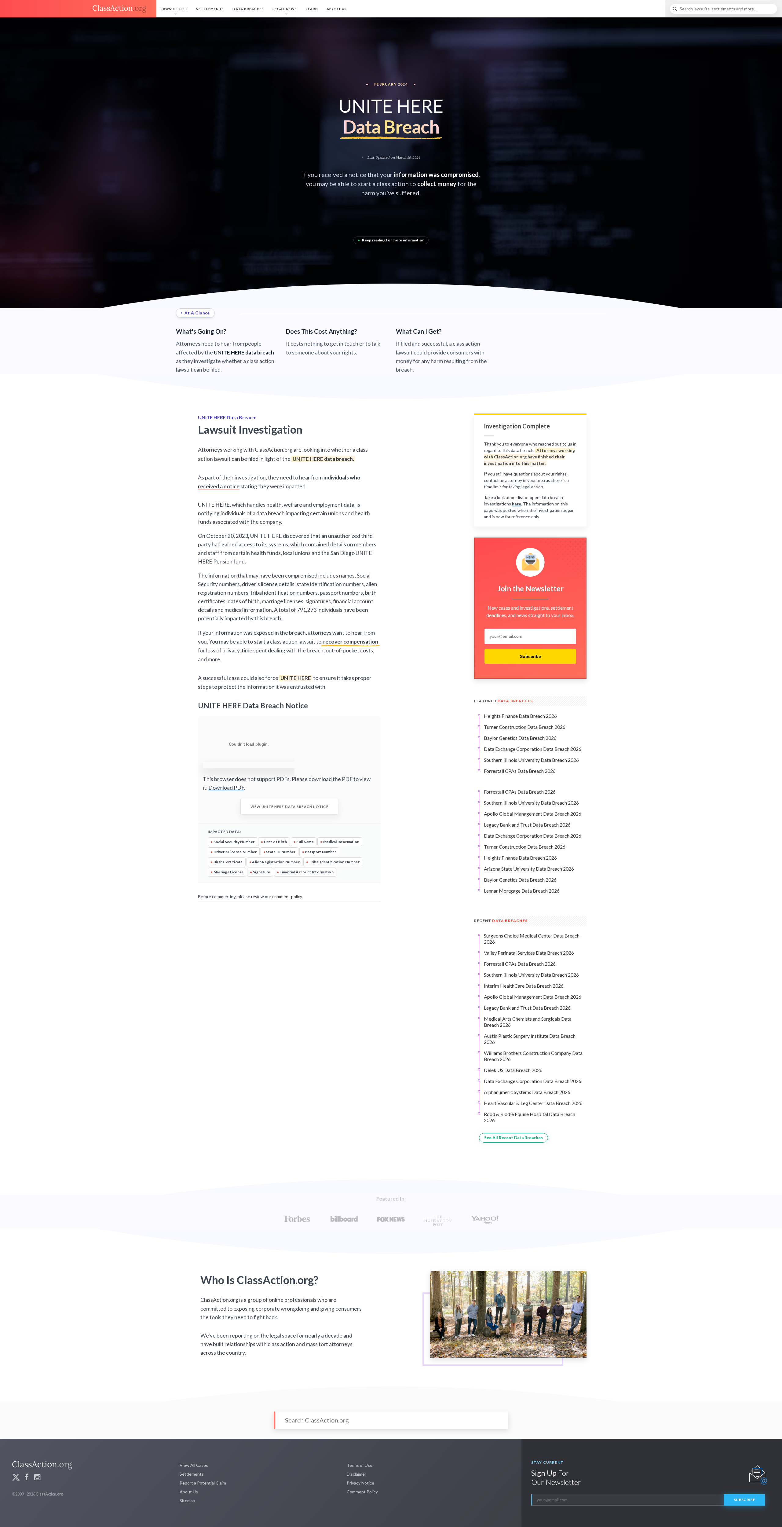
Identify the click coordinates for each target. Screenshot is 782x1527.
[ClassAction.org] (78, 9)
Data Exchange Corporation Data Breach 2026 (532, 749)
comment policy (287, 896)
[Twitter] (16, 1478)
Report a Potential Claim (203, 1482)
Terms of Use (359, 1465)
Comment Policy (362, 1491)
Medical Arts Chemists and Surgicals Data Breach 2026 (528, 1022)
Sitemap (187, 1500)
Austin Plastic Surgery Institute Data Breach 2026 (530, 1039)
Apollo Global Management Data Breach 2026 (532, 814)
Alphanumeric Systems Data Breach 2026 (527, 1092)
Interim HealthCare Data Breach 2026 (524, 986)
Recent (501, 920)
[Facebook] (26, 1478)
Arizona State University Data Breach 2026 (529, 869)
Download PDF (226, 787)
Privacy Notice (360, 1482)
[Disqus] (289, 980)
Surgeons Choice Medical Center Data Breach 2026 (531, 939)
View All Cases (194, 1465)
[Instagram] (37, 1478)
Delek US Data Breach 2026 (513, 1070)
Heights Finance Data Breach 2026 (520, 716)
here (516, 503)
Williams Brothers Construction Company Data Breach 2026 (533, 1056)
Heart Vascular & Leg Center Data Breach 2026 (533, 1103)
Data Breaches (248, 9)
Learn (312, 9)
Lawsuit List (174, 9)
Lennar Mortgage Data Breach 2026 (522, 891)
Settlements (210, 9)
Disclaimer (356, 1474)
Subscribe (530, 656)
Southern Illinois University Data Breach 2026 (531, 760)
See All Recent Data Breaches (513, 1137)
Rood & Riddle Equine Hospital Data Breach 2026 (529, 1117)
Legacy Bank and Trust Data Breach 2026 (527, 825)
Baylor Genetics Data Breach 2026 (520, 738)
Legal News (284, 9)
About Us (337, 9)
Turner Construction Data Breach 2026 (524, 727)
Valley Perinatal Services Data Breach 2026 (529, 953)
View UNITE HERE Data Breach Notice (289, 807)
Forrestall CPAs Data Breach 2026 (520, 771)
